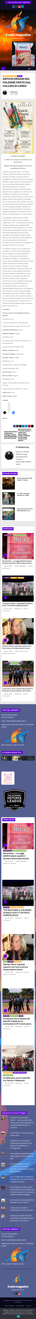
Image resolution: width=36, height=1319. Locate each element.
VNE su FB (28, 1306)
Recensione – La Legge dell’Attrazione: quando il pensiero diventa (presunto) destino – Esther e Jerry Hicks (17, 563)
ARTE (5, 620)
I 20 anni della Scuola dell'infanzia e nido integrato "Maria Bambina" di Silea (22, 1156)
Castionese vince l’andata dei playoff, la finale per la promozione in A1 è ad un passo (17, 691)
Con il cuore (18, 620)
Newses (28, 1300)
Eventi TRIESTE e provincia (20, 1072)
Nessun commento (8, 653)
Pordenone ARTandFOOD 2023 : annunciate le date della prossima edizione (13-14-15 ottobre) (22, 1218)
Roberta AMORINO (20, 566)
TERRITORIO (20, 577)
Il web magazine (18, 35)
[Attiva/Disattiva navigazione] (29, 68)
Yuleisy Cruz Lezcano (21, 651)
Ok (18, 1316)
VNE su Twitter (20, 1306)
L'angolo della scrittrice (20, 535)
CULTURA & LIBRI (8, 535)
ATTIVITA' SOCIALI (7, 1072)
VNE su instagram (10, 1306)
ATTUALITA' (6, 577)
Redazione (14, 92)
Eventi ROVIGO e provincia (9, 76)
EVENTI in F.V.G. (14, 663)
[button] (33, 68)
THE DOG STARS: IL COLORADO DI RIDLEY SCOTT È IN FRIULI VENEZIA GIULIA (17, 605)
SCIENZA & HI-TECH (8, 1075)
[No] (34, 1313)
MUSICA (19, 76)
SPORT (21, 663)
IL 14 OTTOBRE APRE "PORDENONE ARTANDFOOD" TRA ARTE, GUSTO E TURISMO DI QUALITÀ (22, 1179)
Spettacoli (13, 577)
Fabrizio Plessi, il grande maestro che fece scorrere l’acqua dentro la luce (16, 647)
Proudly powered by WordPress (13, 1300)
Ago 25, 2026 (8, 566)
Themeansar (18, 1302)
